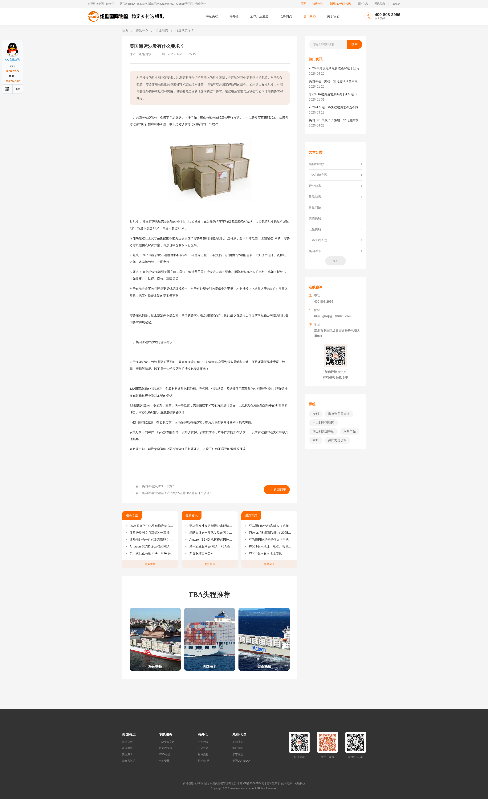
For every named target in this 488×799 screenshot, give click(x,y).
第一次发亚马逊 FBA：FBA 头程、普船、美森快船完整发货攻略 (152, 553)
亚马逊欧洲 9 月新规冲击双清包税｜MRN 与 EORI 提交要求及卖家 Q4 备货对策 (152, 532)
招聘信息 (362, 3)
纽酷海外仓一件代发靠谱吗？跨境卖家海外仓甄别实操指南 (152, 539)
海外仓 (234, 16)
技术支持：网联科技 (292, 783)
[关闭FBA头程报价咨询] (18, 89)
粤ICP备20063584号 (252, 783)
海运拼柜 (127, 741)
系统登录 (379, 3)
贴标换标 (203, 754)
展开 (335, 260)
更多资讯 (209, 564)
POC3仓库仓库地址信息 (265, 553)
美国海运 (129, 734)
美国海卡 (127, 754)
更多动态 (269, 564)
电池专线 (164, 760)
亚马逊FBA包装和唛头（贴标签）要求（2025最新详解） (271, 525)
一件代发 (203, 741)
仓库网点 (286, 16)
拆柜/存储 (203, 760)
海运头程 (212, 16)
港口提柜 (237, 748)
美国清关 (237, 741)
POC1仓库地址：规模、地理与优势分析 (271, 546)
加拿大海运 (128, 760)
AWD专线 (164, 754)
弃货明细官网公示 (201, 553)
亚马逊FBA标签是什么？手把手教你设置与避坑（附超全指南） (271, 539)
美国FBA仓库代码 (340, 3)
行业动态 (162, 30)
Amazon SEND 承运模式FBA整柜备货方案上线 (152, 546)
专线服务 (166, 734)
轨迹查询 (317, 3)
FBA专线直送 (167, 741)
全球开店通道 (259, 16)
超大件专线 (165, 748)
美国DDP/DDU (241, 760)
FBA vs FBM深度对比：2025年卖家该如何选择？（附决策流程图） (271, 532)
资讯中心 (309, 16)
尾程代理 (239, 734)
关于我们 (333, 16)
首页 (303, 3)
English (396, 3)
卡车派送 (237, 754)
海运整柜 (127, 748)
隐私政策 (272, 783)
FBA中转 (203, 748)
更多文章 (150, 564)
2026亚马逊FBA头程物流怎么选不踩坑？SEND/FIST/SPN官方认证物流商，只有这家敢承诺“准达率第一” (152, 525)
